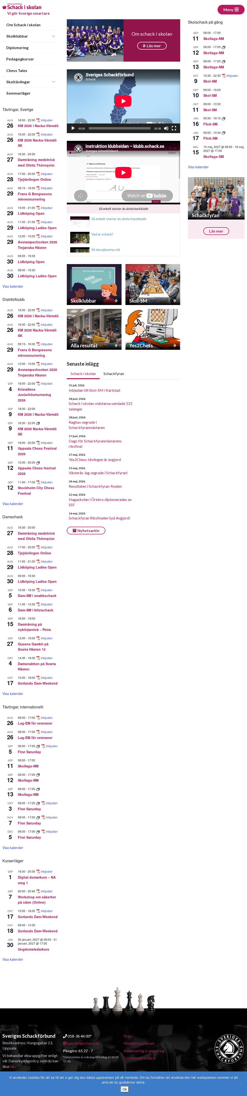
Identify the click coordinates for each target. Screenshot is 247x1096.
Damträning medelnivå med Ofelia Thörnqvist (36, 162)
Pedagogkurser (20, 59)
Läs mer (154, 45)
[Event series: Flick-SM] (223, 118)
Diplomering (17, 47)
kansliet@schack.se (83, 1043)
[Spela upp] (73, 128)
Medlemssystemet (139, 1043)
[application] (123, 101)
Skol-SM (210, 81)
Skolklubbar (17, 36)
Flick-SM (210, 124)
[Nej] (241, 1083)
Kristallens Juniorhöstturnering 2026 (34, 394)
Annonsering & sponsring (144, 1050)
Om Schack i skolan (23, 24)
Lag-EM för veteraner (35, 723)
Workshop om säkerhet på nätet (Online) (37, 900)
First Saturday (29, 751)
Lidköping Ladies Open (37, 227)
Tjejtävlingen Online (34, 179)
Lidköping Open (31, 213)
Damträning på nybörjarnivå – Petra (34, 627)
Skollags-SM (213, 156)
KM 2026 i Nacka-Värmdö (38, 125)
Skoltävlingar (18, 81)
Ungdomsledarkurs (33, 949)
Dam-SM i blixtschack (35, 610)
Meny (228, 9)
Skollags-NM (28, 766)
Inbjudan (47, 120)
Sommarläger (18, 93)
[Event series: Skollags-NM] (38, 774)
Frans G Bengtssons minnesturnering (35, 196)
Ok (125, 1089)
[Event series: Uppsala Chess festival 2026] (38, 462)
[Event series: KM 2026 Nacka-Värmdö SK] (38, 423)
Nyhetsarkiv (88, 530)
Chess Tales (16, 70)
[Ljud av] (166, 128)
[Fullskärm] (174, 128)
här (12, 1066)
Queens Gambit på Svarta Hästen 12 (33, 647)
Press (128, 1036)
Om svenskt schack (140, 1058)
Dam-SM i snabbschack (37, 595)
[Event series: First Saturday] (38, 746)
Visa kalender (12, 286)
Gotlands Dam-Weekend (38, 683)
